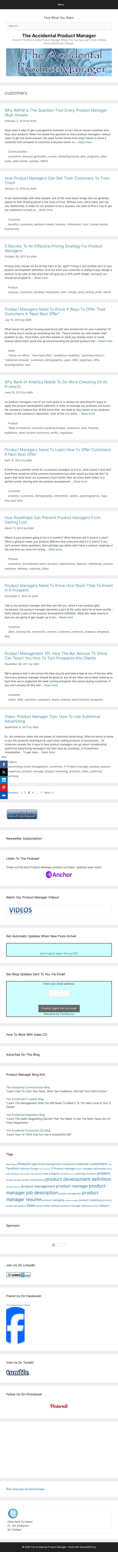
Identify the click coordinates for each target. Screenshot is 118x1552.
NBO (75, 360)
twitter (95, 1206)
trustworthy (12, 229)
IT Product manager (76, 766)
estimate (77, 631)
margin (72, 292)
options (74, 495)
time (7, 636)
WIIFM (44, 161)
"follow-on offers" (19, 355)
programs (93, 156)
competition (68, 1164)
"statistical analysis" (17, 360)
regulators (66, 432)
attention (30, 699)
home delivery (44, 1169)
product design (13, 1180)
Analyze (13, 292)
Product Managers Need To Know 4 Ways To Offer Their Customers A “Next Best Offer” (55, 311)
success (34, 161)
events (52, 156)
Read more (85, 142)
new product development (31, 1174)
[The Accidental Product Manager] (15, 1342)
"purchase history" (92, 355)
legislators (11, 432)
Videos (12, 762)
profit (98, 292)
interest (65, 699)
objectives (85, 360)
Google (34, 1168)
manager (88, 1168)
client (11, 631)
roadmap (34, 568)
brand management (36, 766)
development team (34, 563)
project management (16, 1206)
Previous (11, 792)
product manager (32, 771)
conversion (38, 631)
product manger (71, 1200)
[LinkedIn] (4, 780)
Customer (14, 219)
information (74, 224)
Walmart (104, 1205)
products (74, 771)
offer (96, 360)
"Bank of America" (19, 428)
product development (33, 1180)
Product (13, 287)
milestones (95, 563)
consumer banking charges (48, 428)
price (81, 292)
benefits (13, 224)
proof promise (80, 699)
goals (67, 360)
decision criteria (44, 224)
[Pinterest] (4, 787)
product (94, 766)
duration (52, 563)
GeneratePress (88, 1547)
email (109, 1164)
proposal (90, 631)
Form (63, 292)
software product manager (66, 1205)
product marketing (56, 771)
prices (72, 1174)
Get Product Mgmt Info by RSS (59, 953)
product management (38, 1186)
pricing (90, 292)
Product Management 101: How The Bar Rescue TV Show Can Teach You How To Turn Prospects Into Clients (56, 655)
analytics (13, 495)
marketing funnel (68, 156)
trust (85, 224)
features (60, 224)
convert (51, 631)
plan (83, 156)
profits (55, 432)
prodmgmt (90, 1173)
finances (93, 428)
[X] (4, 772)
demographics (54, 360)
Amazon (24, 1164)
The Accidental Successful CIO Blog (28, 1130)
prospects (103, 631)
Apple (34, 1164)
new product (12, 1173)
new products (51, 1173)
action (12, 699)
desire (55, 699)
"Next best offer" (41, 355)
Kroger (79, 1169)
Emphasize (52, 292)
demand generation (35, 156)
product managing (53, 1200)
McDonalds (100, 1168)
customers (14, 156)
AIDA (20, 699)
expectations (67, 563)
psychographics (14, 364)
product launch (13, 1187)
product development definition (78, 1179)
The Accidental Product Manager (59, 35)
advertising (15, 766)
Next (48, 792)
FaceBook (12, 1168)
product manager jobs (70, 1193)
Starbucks (86, 1205)
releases (22, 568)
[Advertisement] (32, 1449)
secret (107, 292)
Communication (17, 151)
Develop (39, 292)
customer (82, 1164)
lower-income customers (34, 432)
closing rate (23, 631)
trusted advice (99, 224)
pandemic (65, 1174)
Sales (11, 350)
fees (84, 428)
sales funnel (19, 161)
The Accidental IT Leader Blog (24, 1099)
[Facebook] (4, 764)
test (27, 364)
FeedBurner (67, 1014)
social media (43, 1205)
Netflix (109, 1169)
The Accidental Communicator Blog (28, 1087)
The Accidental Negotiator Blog (25, 1114)
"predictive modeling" (67, 355)
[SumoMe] (4, 795)
